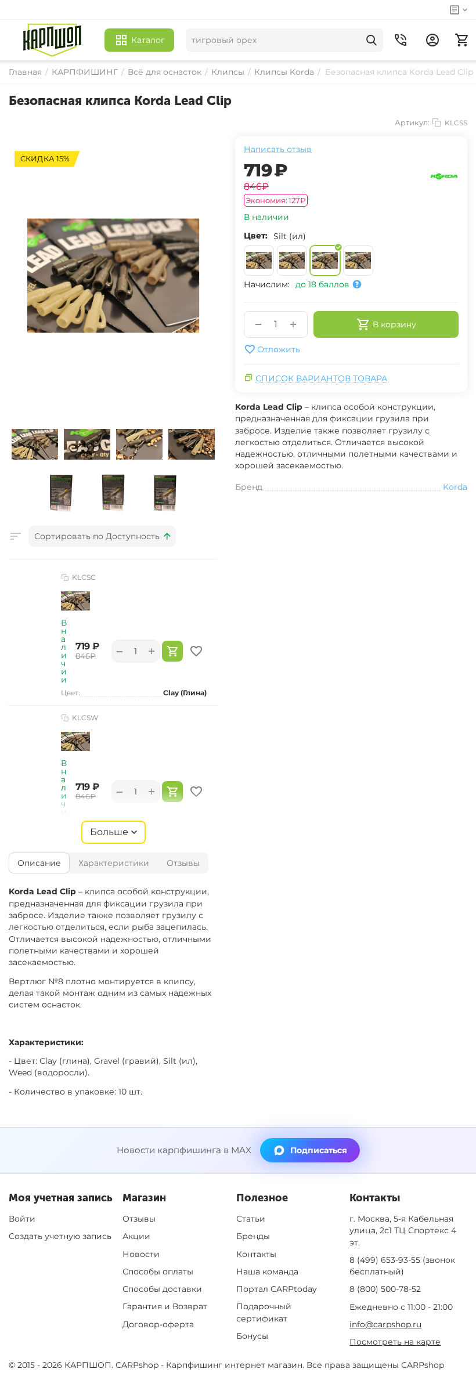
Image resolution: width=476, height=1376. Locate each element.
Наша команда (267, 1271)
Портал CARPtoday (276, 1289)
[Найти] (371, 40)
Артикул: (412, 122)
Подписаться (318, 1150)
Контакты (256, 1254)
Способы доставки (162, 1289)
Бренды (253, 1236)
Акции (136, 1236)
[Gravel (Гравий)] (292, 260)
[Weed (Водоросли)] (358, 260)
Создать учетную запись (60, 1236)
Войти (22, 1219)
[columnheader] (102, 536)
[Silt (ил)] (325, 260)
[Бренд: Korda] (444, 176)
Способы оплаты (157, 1271)
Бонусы (252, 1336)
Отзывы (139, 1219)
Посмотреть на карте (395, 1342)
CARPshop (422, 1365)
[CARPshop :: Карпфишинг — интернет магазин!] (52, 40)
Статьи (250, 1219)
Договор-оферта (158, 1324)
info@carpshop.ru (385, 1324)
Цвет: (256, 235)
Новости (141, 1254)
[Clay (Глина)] (259, 260)
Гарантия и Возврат (164, 1306)
